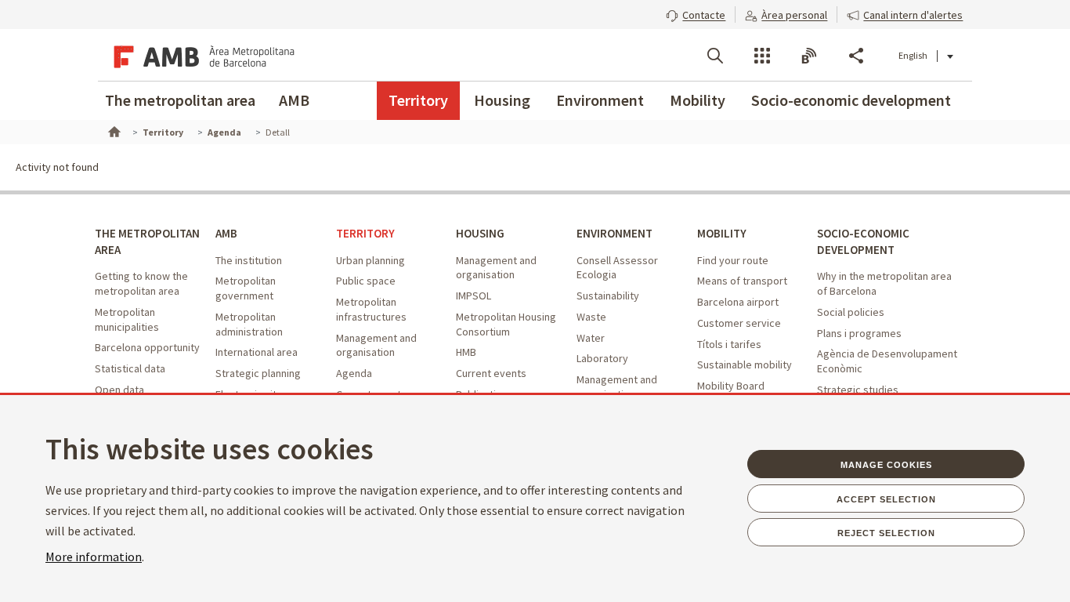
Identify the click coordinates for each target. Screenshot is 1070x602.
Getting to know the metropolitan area (141, 283)
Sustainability (608, 295)
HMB (466, 352)
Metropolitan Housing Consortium (506, 324)
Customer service (739, 323)
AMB (294, 100)
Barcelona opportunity (147, 347)
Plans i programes (859, 333)
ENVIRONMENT (614, 233)
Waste (591, 317)
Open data (119, 390)
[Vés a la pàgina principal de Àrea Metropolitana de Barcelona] (201, 54)
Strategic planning (258, 373)
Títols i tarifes (729, 344)
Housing (502, 100)
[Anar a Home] (112, 130)
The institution (248, 260)
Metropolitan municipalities (127, 319)
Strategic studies (857, 390)
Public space (366, 281)
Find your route (732, 260)
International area (256, 352)
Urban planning (370, 260)
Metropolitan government (245, 288)
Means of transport (742, 281)
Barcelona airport (738, 302)
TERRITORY (365, 233)
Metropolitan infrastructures (371, 309)
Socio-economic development (851, 100)
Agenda (354, 373)
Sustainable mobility (744, 364)
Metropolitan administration (249, 324)
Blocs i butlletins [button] (809, 56)
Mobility (697, 100)
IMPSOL (473, 295)
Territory (418, 100)
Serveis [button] (762, 56)
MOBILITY (721, 233)
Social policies (850, 312)
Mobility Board (731, 386)
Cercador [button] (715, 56)
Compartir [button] (856, 56)
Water (591, 338)
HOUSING (480, 233)
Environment (600, 100)
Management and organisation (376, 345)
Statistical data (130, 368)
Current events (491, 373)
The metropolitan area (180, 100)
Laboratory (602, 358)
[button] (695, 13)
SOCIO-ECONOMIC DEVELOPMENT (863, 241)
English (912, 55)
